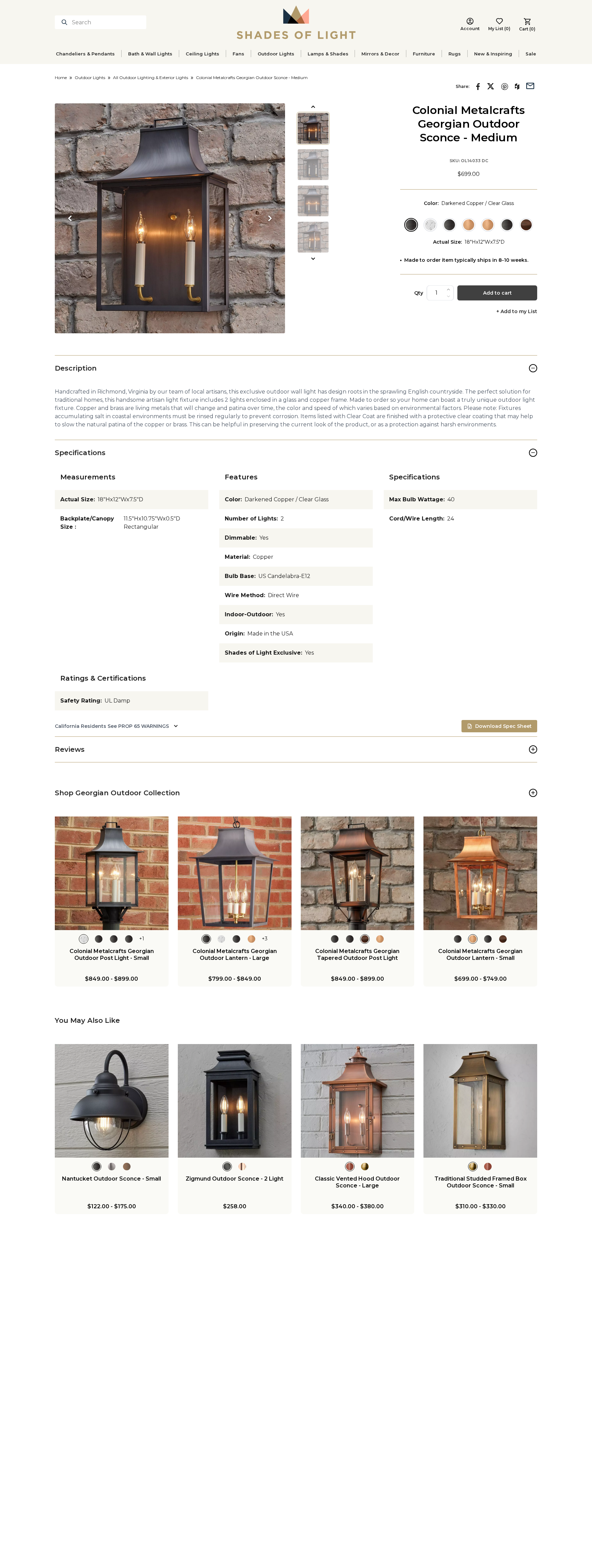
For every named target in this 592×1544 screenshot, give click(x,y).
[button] (170, 218)
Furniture (424, 53)
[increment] (448, 289)
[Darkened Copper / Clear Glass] (411, 225)
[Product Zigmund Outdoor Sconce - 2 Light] (235, 1101)
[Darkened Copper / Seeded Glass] (430, 225)
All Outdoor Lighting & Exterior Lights (150, 77)
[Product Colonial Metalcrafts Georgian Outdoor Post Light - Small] (112, 873)
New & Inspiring (493, 53)
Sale (531, 53)
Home (61, 77)
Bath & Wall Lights (150, 53)
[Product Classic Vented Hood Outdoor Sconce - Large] (358, 1101)
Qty (418, 293)
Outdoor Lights (276, 53)
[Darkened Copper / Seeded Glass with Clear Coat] (507, 225)
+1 (141, 939)
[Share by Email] (530, 85)
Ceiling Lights (202, 53)
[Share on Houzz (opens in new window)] (517, 86)
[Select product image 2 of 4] (313, 164)
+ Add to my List (516, 311)
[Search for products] (66, 22)
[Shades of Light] (296, 22)
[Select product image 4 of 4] (313, 237)
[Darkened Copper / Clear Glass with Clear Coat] (449, 225)
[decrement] (448, 296)
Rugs (454, 53)
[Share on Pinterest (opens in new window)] (504, 86)
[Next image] (270, 218)
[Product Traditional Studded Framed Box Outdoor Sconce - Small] (480, 1101)
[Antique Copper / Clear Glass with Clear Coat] (526, 225)
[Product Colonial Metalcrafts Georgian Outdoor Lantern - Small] (480, 873)
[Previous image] (70, 218)
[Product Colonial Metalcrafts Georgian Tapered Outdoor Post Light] (358, 873)
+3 (265, 939)
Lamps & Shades (328, 53)
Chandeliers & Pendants (85, 53)
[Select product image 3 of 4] (313, 200)
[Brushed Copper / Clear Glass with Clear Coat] (488, 225)
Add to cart (497, 293)
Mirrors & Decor (380, 53)
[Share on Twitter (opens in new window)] (490, 86)
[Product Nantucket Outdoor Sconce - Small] (112, 1101)
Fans (238, 53)
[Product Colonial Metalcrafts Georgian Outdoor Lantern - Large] (235, 873)
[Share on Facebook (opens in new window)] (478, 86)
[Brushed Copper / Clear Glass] (469, 225)
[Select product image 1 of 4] (313, 128)
